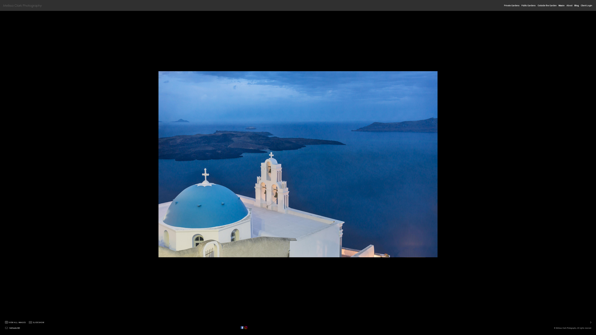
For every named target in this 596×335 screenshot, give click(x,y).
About (569, 5)
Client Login (586, 5)
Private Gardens (511, 5)
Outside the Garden (547, 5)
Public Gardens (529, 5)
